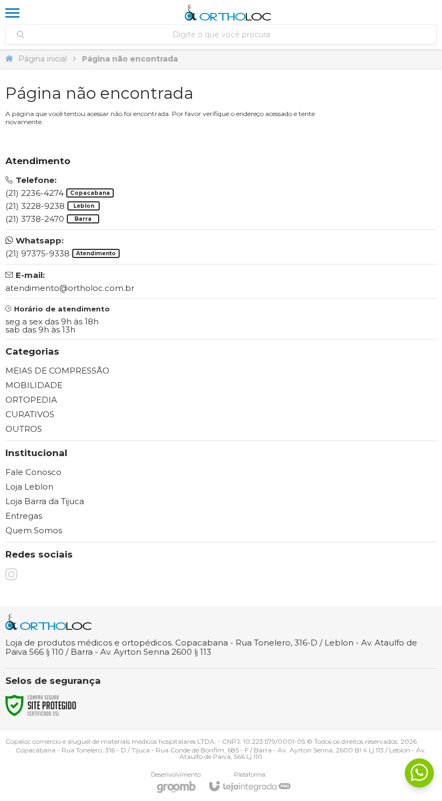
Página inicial (42, 59)
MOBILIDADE (34, 385)
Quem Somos (33, 530)
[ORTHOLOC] (228, 13)
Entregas (23, 516)
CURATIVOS (29, 414)
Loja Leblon (29, 486)
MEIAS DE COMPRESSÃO (57, 370)
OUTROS (23, 429)
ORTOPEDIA (31, 400)
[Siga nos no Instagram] (11, 574)
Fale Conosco (33, 472)
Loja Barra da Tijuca (44, 501)
